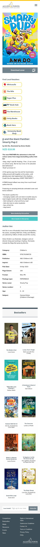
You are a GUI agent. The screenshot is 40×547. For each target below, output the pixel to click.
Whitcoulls (11, 84)
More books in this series (20, 219)
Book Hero (11, 125)
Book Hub (14, 105)
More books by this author (20, 213)
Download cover (18, 70)
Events (4, 530)
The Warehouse (13, 111)
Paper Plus (11, 98)
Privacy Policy (24, 532)
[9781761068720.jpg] (20, 38)
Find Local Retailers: (11, 79)
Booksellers (6, 521)
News (4, 533)
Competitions (6, 518)
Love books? (7, 508)
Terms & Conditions (26, 529)
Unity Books (12, 118)
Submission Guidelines (27, 523)
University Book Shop (14, 132)
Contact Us (23, 526)
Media (4, 524)
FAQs (22, 535)
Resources (5, 527)
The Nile (10, 91)
